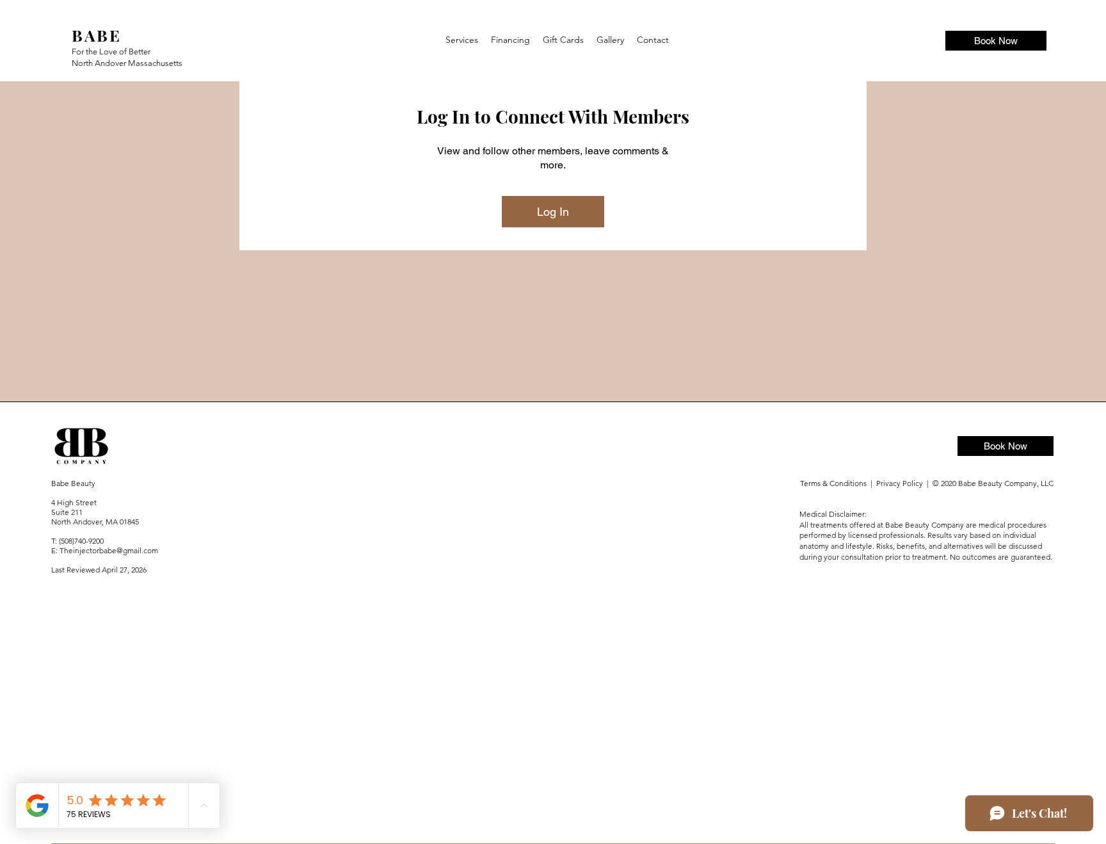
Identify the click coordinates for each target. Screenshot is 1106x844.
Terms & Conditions (834, 483)
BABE (96, 34)
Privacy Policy (901, 483)
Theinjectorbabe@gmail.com (109, 550)
